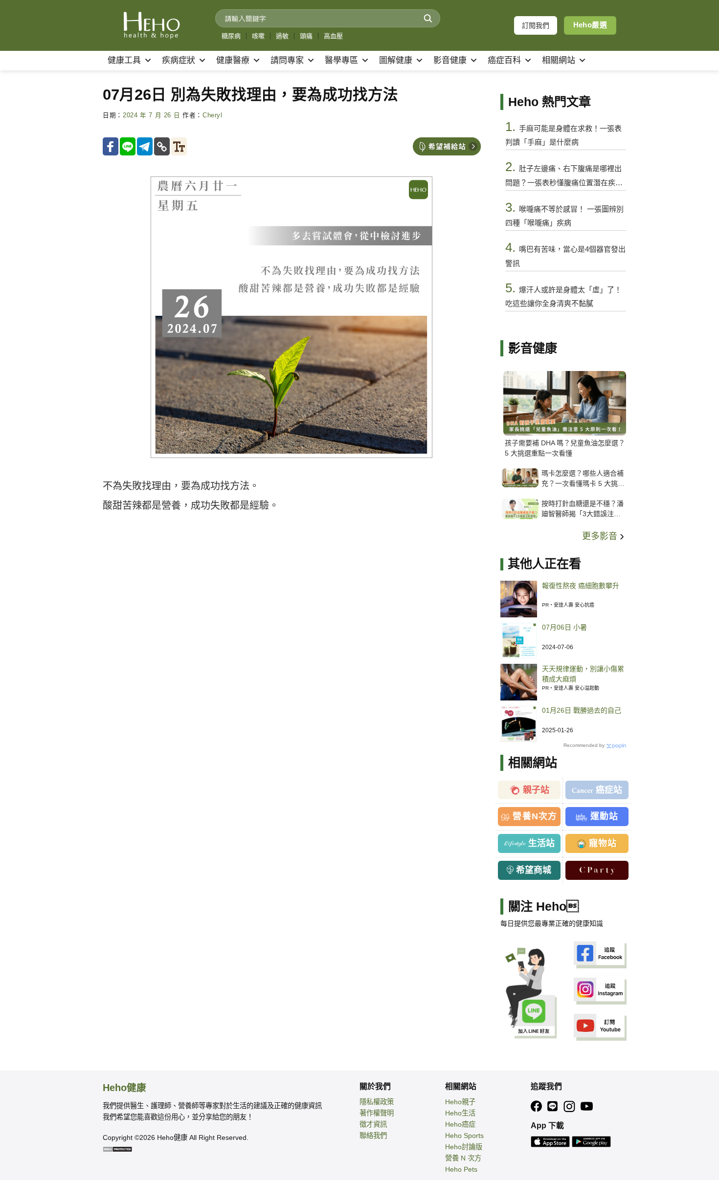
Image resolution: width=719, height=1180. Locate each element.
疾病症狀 (178, 60)
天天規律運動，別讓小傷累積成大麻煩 (583, 674)
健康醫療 (232, 60)
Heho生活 (460, 1113)
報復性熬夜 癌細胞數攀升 (580, 586)
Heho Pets (461, 1169)
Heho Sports (464, 1135)
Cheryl (212, 115)
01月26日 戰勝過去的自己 (581, 710)
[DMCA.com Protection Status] (117, 1149)
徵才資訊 (373, 1124)
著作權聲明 (377, 1113)
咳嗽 (258, 36)
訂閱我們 (535, 25)
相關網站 (558, 60)
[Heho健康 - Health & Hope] (152, 25)
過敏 (282, 36)
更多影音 (601, 536)
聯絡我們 (373, 1135)
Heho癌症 (460, 1124)
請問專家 (287, 60)
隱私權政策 (377, 1102)
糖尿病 (231, 36)
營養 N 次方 (463, 1158)
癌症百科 (504, 60)
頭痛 (306, 36)
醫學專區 (341, 60)
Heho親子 (460, 1102)
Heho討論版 (463, 1147)
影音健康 (450, 60)
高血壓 (333, 36)
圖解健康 (395, 60)
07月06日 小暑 (564, 627)
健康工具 (124, 60)
